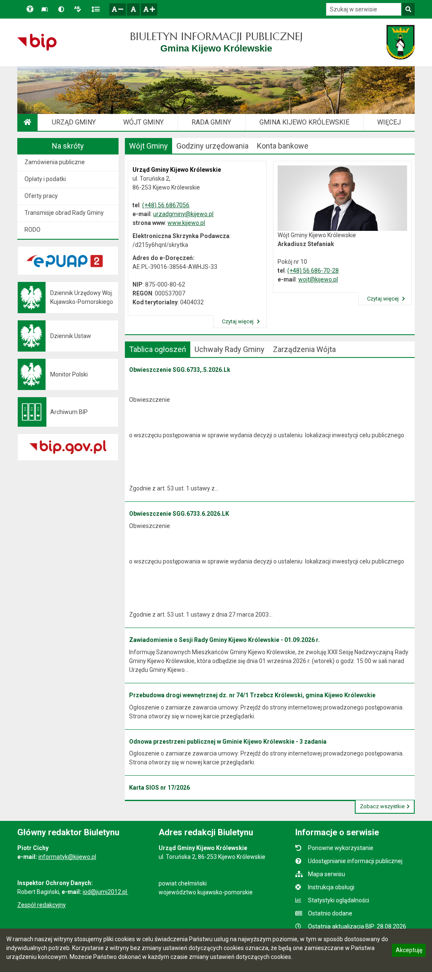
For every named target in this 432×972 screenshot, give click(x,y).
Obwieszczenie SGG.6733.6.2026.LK (179, 513)
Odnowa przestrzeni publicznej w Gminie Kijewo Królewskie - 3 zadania (228, 741)
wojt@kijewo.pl (318, 279)
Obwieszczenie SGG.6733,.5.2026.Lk (179, 369)
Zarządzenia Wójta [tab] (304, 349)
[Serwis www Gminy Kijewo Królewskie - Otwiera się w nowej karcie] (400, 42)
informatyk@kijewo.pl (67, 856)
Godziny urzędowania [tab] (212, 145)
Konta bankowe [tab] (282, 145)
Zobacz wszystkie (382, 806)
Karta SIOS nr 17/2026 (159, 787)
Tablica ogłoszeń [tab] (157, 349)
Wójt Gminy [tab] (148, 145)
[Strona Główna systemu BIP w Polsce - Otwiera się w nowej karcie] (37, 42)
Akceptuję (408, 951)
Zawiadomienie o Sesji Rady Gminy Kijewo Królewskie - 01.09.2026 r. (224, 639)
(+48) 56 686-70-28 (313, 270)
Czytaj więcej (238, 321)
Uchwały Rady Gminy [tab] (229, 349)
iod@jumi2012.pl (105, 891)
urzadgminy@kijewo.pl (183, 214)
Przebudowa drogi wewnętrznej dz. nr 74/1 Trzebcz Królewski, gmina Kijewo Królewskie (252, 695)
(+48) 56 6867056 (165, 205)
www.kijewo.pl (186, 222)
